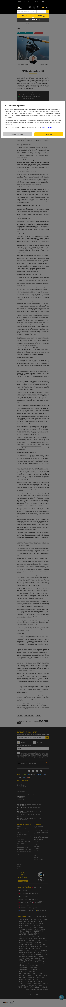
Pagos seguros (31, 1)
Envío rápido (22, 1)
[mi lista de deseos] (34, 7)
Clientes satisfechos (41, 1)
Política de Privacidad (46, 127)
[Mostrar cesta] (38, 7)
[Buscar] (47, 11)
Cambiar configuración (17, 134)
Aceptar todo (49, 134)
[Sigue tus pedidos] (30, 7)
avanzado (41, 12)
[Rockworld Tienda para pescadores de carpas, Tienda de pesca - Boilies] (19, 7)
